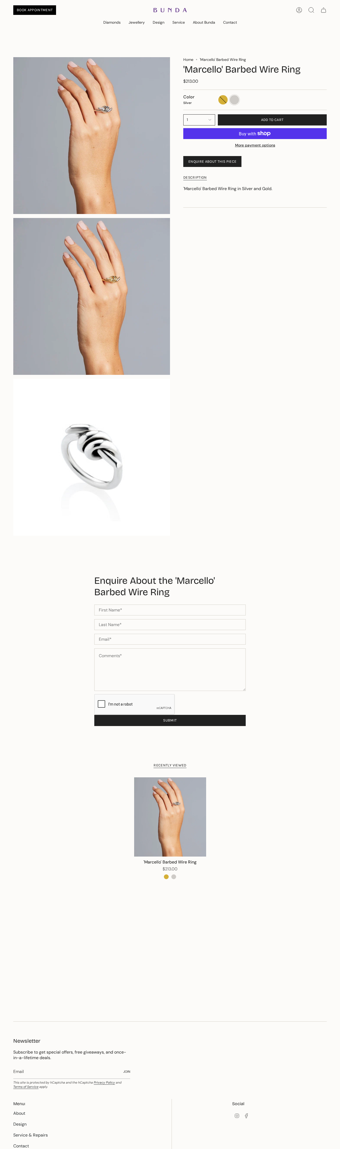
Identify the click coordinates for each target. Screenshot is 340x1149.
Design (20, 1124)
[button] (112, 22)
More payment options (255, 145)
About (19, 1113)
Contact (21, 1146)
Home (188, 59)
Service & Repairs (30, 1135)
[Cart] (323, 10)
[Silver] (173, 876)
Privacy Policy (104, 1082)
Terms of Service (26, 1087)
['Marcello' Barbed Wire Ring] (170, 817)
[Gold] (166, 876)
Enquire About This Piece (212, 161)
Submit (170, 720)
